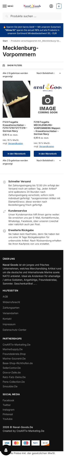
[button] (58, 6)
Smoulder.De (10, 386)
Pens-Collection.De (14, 381)
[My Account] (51, 6)
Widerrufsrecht (11, 302)
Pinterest (8, 414)
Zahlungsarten (11, 307)
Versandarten (10, 313)
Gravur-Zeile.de (12, 372)
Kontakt (7, 318)
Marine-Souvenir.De (14, 358)
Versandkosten (15, 143)
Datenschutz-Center (14, 329)
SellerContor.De (12, 367)
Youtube (7, 418)
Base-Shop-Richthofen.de (18, 363)
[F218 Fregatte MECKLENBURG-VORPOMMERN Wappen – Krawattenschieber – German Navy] (47, 99)
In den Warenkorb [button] (16, 153)
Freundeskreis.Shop (14, 353)
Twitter (7, 404)
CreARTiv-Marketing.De (16, 344)
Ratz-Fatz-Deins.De (14, 377)
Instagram (8, 409)
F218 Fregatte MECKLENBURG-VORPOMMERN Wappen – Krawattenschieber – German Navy (47, 128)
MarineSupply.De (13, 349)
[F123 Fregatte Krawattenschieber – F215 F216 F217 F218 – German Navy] (16, 99)
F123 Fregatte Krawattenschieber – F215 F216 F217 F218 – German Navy (15, 126)
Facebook (8, 400)
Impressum (9, 324)
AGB (5, 296)
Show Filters (14, 65)
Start (5, 40)
